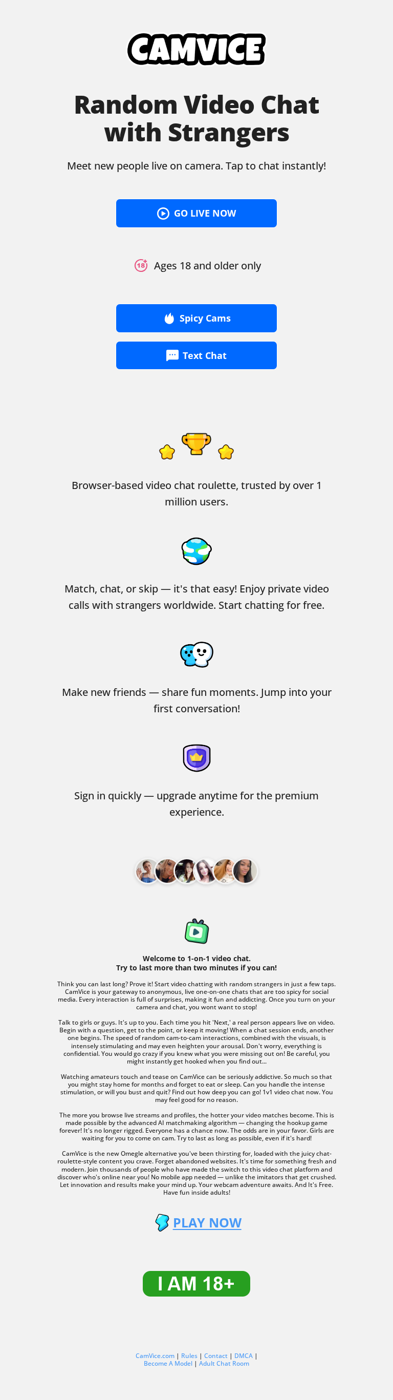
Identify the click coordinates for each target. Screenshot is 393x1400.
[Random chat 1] (167, 871)
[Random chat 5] (245, 871)
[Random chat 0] (148, 871)
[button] (196, 213)
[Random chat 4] (225, 871)
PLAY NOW (207, 1222)
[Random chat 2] (186, 871)
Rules (189, 1356)
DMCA (243, 1356)
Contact (216, 1356)
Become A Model (168, 1363)
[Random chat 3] (206, 871)
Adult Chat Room (224, 1363)
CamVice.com (155, 1356)
